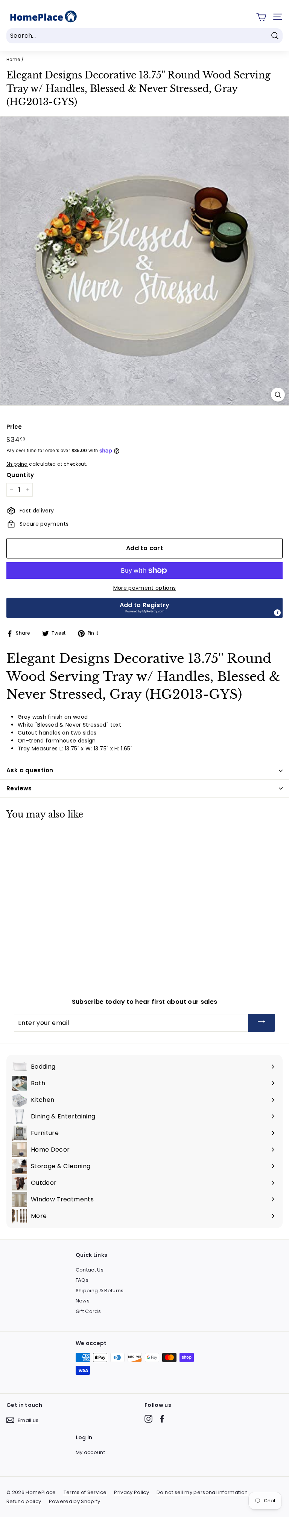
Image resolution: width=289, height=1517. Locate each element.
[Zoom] (278, 395)
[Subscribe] (261, 1023)
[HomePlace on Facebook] (162, 1419)
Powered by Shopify (74, 1501)
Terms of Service (85, 1492)
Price (14, 427)
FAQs (82, 1280)
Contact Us (90, 1269)
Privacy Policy (131, 1492)
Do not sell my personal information (202, 1492)
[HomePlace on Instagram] (148, 1419)
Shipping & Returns (100, 1290)
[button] (144, 608)
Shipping (17, 464)
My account (90, 1452)
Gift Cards (88, 1311)
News (83, 1300)
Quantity (20, 475)
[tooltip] (277, 612)
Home (13, 60)
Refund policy (23, 1501)
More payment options (144, 588)
